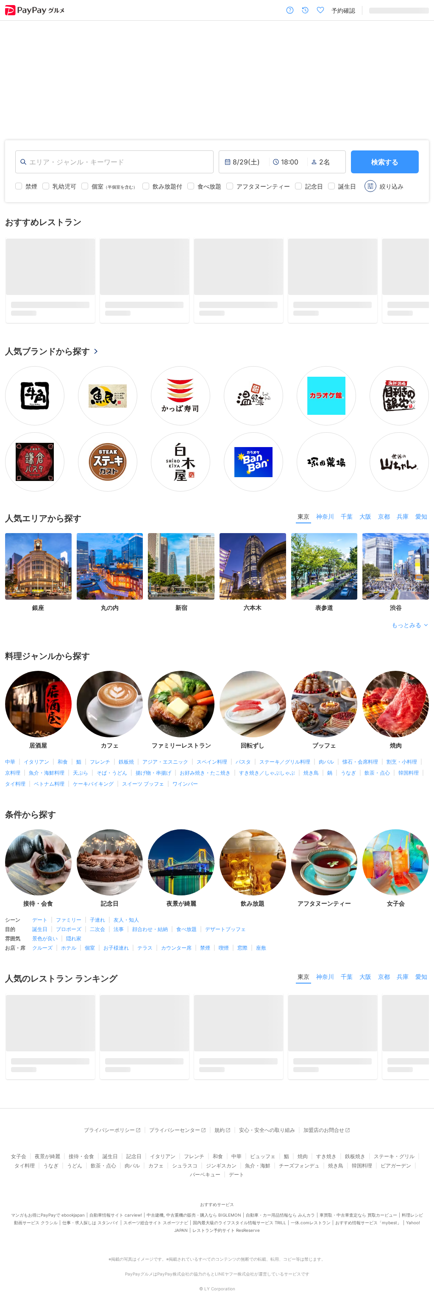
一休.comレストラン (311, 1228)
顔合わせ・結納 (150, 932)
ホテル (68, 951)
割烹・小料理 (402, 764)
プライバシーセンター (174, 1136)
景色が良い (45, 941)
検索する (384, 162)
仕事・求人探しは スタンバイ (90, 1228)
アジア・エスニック (165, 764)
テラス (145, 951)
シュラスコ (185, 1171)
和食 (63, 764)
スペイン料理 (212, 764)
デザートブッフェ (225, 932)
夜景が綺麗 (47, 1162)
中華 (10, 764)
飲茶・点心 (377, 776)
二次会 (97, 932)
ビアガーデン (396, 1171)
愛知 (421, 519)
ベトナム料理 (49, 787)
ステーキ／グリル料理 (284, 764)
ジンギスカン (221, 1171)
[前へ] (15, 74)
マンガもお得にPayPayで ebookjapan (48, 1220)
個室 (90, 951)
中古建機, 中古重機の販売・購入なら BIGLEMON (194, 1220)
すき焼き (326, 1162)
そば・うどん (112, 776)
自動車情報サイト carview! (115, 1220)
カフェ (156, 1171)
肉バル (326, 764)
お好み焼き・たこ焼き (205, 776)
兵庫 (403, 519)
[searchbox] (114, 161)
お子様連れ (116, 951)
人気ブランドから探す (47, 354)
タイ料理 (15, 787)
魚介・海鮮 (257, 1171)
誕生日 (39, 932)
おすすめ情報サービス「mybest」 (368, 1228)
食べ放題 (186, 932)
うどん (74, 1171)
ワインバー (185, 787)
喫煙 (224, 951)
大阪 (365, 519)
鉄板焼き (355, 1162)
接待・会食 (81, 1162)
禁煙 (205, 951)
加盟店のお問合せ (323, 1136)
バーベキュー (205, 1180)
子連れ (97, 923)
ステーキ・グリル (394, 1162)
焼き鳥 (311, 776)
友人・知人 (126, 923)
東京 (303, 519)
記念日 (134, 1162)
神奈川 (325, 519)
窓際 (242, 951)
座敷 (261, 951)
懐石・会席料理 (360, 764)
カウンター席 (176, 951)
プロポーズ (68, 932)
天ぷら (80, 776)
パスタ (243, 764)
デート (39, 923)
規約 (219, 1136)
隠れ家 (73, 941)
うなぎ (348, 776)
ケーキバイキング (93, 787)
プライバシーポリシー (109, 1136)
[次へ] (419, 74)
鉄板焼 (126, 764)
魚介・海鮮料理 (46, 776)
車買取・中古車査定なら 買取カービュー (358, 1220)
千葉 (347, 519)
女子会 (18, 1162)
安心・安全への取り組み (267, 1136)
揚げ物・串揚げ (153, 776)
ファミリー (68, 923)
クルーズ (42, 951)
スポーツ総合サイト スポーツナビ (155, 1228)
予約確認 (343, 10)
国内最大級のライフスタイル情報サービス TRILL (239, 1228)
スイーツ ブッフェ (143, 787)
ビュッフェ (262, 1162)
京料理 (12, 776)
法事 (119, 932)
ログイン (417, 10)
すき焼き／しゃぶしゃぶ (267, 776)
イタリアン (36, 764)
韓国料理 (408, 776)
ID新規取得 (383, 10)
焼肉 (303, 1162)
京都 (384, 519)
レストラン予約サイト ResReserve (226, 1236)
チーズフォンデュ (299, 1171)
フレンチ (100, 764)
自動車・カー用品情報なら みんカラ (280, 1220)
